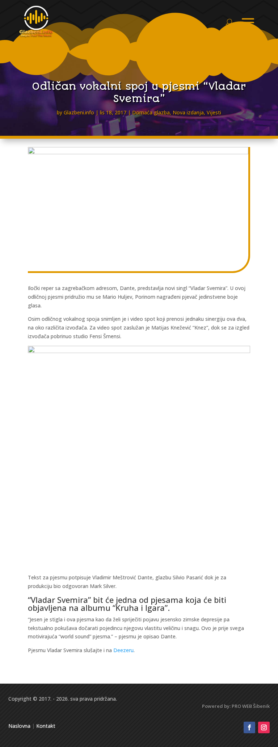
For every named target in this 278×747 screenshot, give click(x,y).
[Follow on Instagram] (264, 727)
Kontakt (45, 725)
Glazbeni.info (79, 112)
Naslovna (19, 725)
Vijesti (214, 112)
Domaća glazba (151, 112)
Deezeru (123, 650)
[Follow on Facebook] (249, 727)
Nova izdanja (188, 112)
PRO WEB (242, 706)
